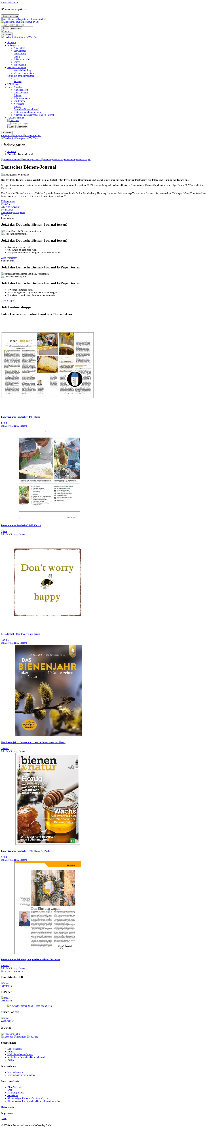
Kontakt (11, 1051)
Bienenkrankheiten (16, 67)
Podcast (17, 106)
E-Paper (17, 95)
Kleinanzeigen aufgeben (13, 212)
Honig (17, 56)
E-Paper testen (8, 201)
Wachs (17, 62)
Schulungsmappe (22, 98)
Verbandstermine (15, 117)
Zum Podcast (7, 1020)
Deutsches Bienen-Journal (26, 109)
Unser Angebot (14, 87)
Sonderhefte (19, 101)
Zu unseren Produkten (12, 971)
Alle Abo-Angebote (11, 207)
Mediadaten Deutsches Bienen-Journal (26, 1057)
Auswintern (19, 48)
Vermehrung (20, 53)
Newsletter (19, 103)
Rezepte (17, 81)
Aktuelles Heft (21, 89)
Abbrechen (16, 28)
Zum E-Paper (7, 300)
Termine (5, 215)
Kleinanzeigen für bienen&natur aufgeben (27, 1098)
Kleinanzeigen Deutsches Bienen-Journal (34, 115)
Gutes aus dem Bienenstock (20, 76)
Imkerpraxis (13, 45)
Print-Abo (6, 204)
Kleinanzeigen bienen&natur (28, 112)
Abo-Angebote (21, 92)
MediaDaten (7, 209)
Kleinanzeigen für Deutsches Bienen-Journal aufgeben (34, 1101)
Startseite (11, 42)
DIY (16, 78)
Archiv (10, 1060)
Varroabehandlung (23, 70)
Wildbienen (13, 84)
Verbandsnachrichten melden (21, 1075)
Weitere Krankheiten (24, 73)
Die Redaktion (14, 1048)
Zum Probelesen (9, 258)
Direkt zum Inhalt (9, 2)
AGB (4, 1119)
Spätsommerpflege (23, 59)
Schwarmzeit (20, 50)
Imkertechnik (20, 64)
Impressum (7, 1113)
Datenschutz (7, 1107)
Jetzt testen (6, 986)
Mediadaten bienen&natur (20, 1054)
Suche (5, 28)
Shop (10, 1089)
